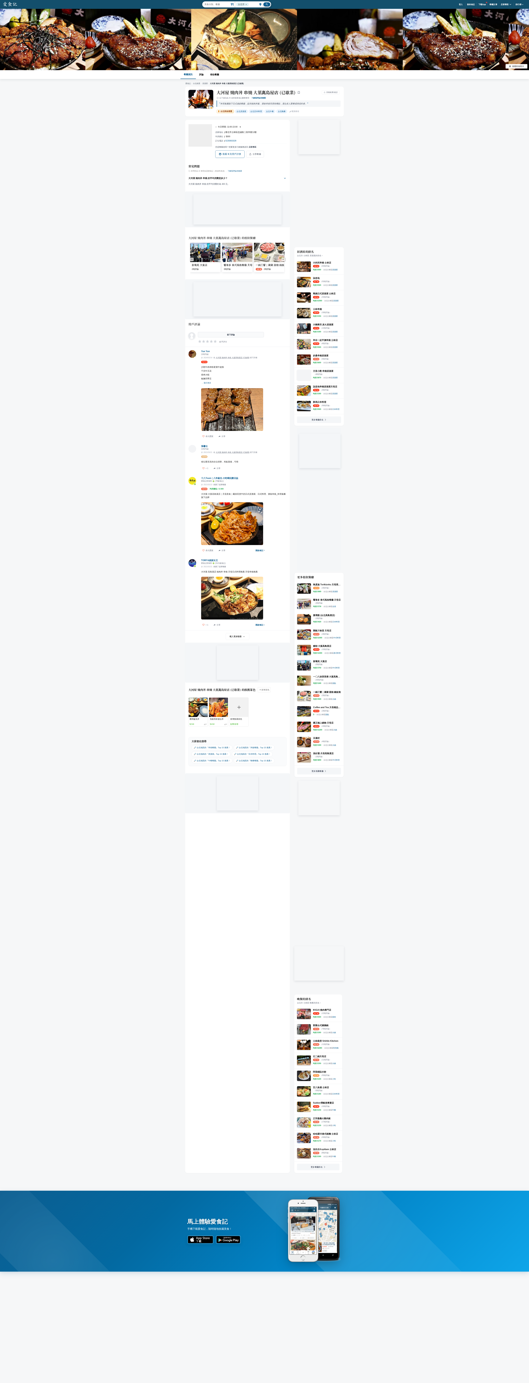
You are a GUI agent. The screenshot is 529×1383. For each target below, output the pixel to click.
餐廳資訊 (188, 74)
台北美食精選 (226, 111)
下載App (482, 4)
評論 (201, 74)
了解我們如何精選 (258, 98)
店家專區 (505, 4)
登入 (461, 4)
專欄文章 (493, 4)
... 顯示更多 (206, 383)
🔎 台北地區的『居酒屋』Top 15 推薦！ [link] (211, 754)
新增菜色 (265, 690)
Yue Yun (205, 351)
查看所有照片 (518, 66)
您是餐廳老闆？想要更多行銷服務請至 (235, 147)
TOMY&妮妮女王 (209, 560)
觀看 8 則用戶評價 (232, 154)
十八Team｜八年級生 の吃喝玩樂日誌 (219, 478)
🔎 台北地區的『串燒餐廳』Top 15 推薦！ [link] (212, 747)
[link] (330, 270)
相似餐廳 (214, 74)
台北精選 (196, 83)
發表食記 (471, 4)
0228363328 (230, 140)
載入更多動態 (235, 636)
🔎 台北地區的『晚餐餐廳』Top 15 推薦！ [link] (254, 761)
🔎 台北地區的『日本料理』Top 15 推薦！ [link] (252, 754)
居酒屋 (205, 83)
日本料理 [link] (256, 111)
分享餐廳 (257, 154)
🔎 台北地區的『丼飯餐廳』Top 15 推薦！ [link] (254, 747)
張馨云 (204, 446)
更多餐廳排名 (317, 420)
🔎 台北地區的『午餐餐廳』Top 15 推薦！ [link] (212, 761)
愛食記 (188, 83)
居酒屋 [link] (241, 111)
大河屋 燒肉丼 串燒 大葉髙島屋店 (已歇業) (256, 92)
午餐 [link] (270, 111)
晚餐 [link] (282, 111)
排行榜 (518, 4)
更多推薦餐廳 (317, 771)
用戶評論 (194, 324)
